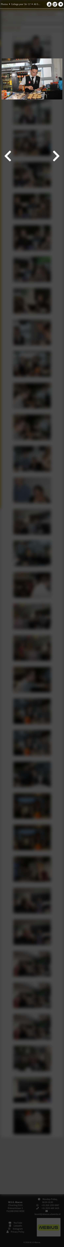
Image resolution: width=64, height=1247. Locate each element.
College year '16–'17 (21, 4)
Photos (4, 4)
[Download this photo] (49, 4)
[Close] (60, 4)
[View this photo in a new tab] (55, 4)
